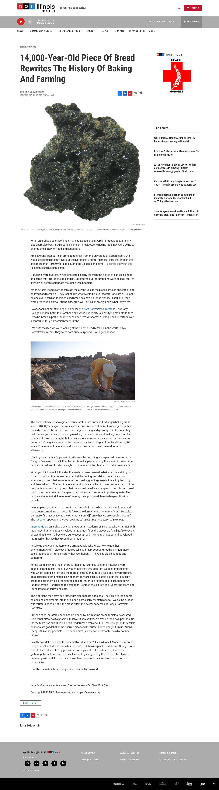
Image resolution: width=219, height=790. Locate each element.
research (41, 519)
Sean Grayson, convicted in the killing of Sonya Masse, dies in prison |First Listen (176, 213)
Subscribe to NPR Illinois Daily (173, 760)
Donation (120, 31)
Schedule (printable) (168, 753)
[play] (20, 21)
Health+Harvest (28, 46)
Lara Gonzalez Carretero (98, 308)
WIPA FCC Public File (129, 760)
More (152, 31)
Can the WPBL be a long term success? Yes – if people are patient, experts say (175, 183)
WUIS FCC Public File (129, 753)
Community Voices (41, 31)
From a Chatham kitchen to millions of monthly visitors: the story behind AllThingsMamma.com (174, 198)
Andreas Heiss (39, 526)
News (20, 31)
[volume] (29, 21)
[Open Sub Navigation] (26, 31)
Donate (194, 7)
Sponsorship (137, 31)
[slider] (34, 21)
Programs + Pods (69, 31)
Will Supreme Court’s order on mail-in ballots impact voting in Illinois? (174, 139)
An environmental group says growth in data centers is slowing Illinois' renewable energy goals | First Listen (175, 168)
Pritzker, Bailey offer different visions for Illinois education (176, 153)
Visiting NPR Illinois (89, 760)
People (104, 31)
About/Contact (88, 753)
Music (90, 31)
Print (141, 92)
